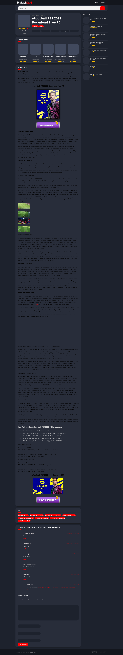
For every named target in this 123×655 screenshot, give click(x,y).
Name (19, 622)
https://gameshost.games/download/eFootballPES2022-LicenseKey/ (56, 587)
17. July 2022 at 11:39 (74, 584)
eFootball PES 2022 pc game (58, 518)
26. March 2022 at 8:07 (73, 564)
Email (19, 630)
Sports (41, 26)
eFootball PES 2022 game (41, 518)
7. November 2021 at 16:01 (72, 543)
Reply (24, 538)
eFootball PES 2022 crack (36, 515)
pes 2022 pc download (24, 521)
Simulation (43, 15)
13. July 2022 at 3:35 (74, 574)
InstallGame (33, 652)
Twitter (46, 31)
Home (96, 2)
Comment (20, 603)
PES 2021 (35, 304)
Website (20, 637)
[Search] (102, 8)
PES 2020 (34, 392)
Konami (65, 72)
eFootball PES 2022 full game (25, 518)
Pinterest (56, 31)
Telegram (66, 31)
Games (103, 2)
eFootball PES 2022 (23, 515)
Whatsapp (75, 31)
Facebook (37, 31)
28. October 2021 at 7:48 (73, 533)
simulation (47, 183)
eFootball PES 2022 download (52, 515)
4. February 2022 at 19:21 (73, 553)
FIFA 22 (58, 388)
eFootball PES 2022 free (69, 515)
